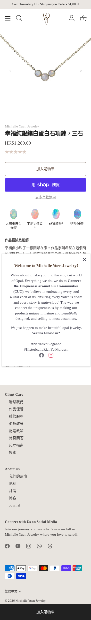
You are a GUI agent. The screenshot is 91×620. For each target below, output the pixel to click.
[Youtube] (18, 546)
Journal (14, 505)
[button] (10, 71)
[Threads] (50, 546)
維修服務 (16, 416)
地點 (12, 484)
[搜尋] (19, 18)
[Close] (84, 259)
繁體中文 (11, 591)
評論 (12, 491)
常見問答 (16, 438)
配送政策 (16, 431)
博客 (12, 498)
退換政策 (16, 424)
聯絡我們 (16, 402)
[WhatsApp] (39, 546)
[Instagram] (51, 355)
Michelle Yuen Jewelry (22, 126)
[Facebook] (41, 355)
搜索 (12, 452)
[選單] (7, 18)
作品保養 (16, 409)
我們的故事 (18, 476)
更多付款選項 (45, 197)
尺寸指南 (16, 445)
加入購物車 (45, 612)
